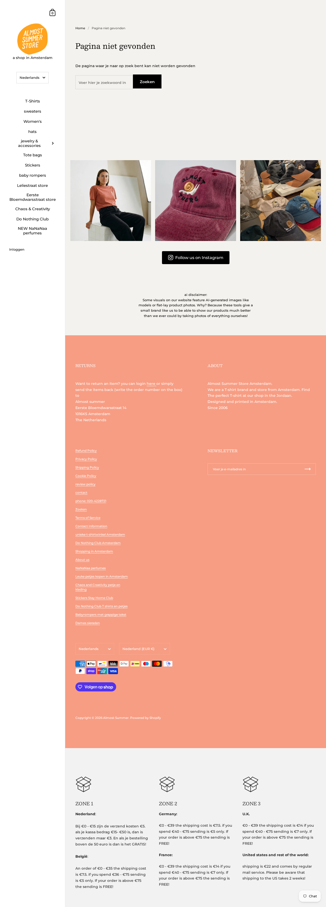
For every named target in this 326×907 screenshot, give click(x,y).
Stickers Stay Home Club (94, 598)
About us (82, 560)
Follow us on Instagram (199, 257)
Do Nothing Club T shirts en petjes (101, 606)
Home (80, 28)
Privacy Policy (86, 459)
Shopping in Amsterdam (94, 551)
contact (81, 492)
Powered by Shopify (145, 718)
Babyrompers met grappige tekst (100, 614)
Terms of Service (87, 518)
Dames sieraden (87, 623)
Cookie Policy (85, 476)
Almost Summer (116, 718)
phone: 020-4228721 (90, 501)
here (151, 383)
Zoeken (147, 81)
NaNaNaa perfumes (90, 568)
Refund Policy (86, 450)
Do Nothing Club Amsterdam (98, 543)
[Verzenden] (308, 469)
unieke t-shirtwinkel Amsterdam (100, 534)
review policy (85, 484)
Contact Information (91, 526)
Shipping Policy (87, 467)
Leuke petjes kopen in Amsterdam (101, 576)
